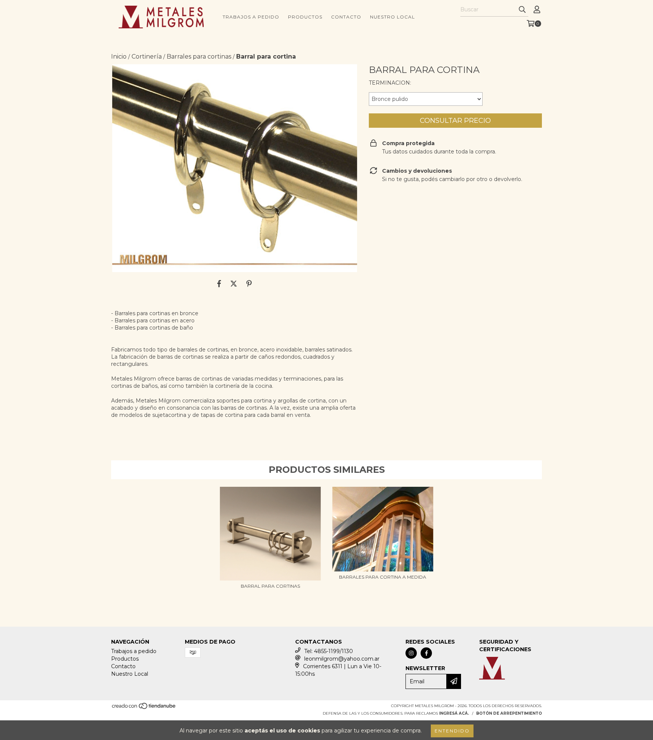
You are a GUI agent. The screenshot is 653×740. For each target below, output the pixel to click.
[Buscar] (522, 10)
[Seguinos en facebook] (426, 653)
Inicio (119, 56)
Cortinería (147, 56)
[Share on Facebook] (219, 283)
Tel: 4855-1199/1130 (328, 651)
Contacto (346, 17)
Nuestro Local (392, 17)
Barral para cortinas (270, 586)
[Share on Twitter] (233, 283)
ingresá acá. (454, 713)
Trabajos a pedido (251, 17)
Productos (305, 17)
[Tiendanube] (144, 708)
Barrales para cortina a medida (382, 577)
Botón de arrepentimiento (509, 713)
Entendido (452, 731)
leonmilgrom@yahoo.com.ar (341, 658)
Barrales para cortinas (199, 56)
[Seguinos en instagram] (411, 653)
